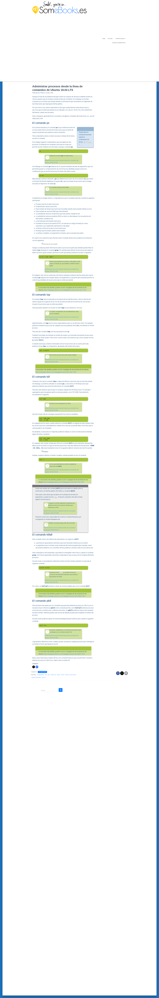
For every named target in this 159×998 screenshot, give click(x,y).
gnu (49, 674)
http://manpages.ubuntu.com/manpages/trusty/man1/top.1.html (55, 372)
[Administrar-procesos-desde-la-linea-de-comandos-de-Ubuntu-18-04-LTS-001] (63, 161)
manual (67, 674)
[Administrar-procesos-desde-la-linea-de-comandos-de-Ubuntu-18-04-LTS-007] (63, 581)
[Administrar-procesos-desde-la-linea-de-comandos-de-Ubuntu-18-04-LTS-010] (60, 529)
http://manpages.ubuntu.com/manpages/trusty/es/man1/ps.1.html (65, 290)
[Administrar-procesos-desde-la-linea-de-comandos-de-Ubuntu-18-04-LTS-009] (60, 512)
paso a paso (72, 674)
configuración (40, 674)
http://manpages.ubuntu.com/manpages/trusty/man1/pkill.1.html (64, 654)
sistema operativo (36, 677)
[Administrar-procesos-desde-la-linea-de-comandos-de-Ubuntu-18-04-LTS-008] (63, 636)
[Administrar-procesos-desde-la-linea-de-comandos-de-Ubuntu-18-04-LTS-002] (63, 193)
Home (103, 38)
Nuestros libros (120, 38)
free (46, 674)
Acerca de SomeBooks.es (118, 42)
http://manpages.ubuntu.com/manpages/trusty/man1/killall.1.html (64, 596)
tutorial (43, 677)
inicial (62, 674)
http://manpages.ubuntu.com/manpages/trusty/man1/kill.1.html (64, 482)
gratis (58, 674)
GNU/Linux (53, 674)
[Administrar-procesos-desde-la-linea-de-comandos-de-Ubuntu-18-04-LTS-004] (63, 318)
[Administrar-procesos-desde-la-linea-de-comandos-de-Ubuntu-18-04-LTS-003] (63, 270)
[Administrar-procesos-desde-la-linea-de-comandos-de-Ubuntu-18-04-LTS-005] (63, 360)
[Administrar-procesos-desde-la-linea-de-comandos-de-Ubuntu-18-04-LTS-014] (63, 471)
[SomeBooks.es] (59, 41)
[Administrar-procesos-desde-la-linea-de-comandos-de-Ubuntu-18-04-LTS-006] (63, 409)
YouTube (110, 38)
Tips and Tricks (42, 671)
